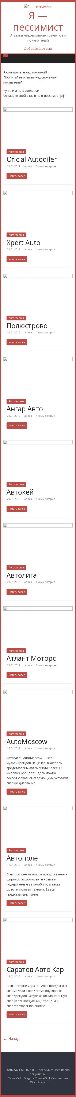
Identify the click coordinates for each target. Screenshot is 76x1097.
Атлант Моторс (31, 658)
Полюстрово (27, 325)
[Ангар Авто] (38, 359)
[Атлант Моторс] (38, 609)
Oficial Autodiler (32, 159)
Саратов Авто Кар (35, 969)
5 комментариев (46, 665)
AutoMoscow (27, 741)
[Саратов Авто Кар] (38, 920)
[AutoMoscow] (38, 692)
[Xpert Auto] (38, 193)
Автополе (22, 857)
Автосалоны (16, 152)
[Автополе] (38, 808)
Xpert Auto (23, 242)
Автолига (22, 575)
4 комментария (45, 249)
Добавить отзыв (38, 48)
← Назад (11, 1038)
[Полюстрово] (38, 276)
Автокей (20, 491)
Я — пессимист (38, 21)
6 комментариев (46, 166)
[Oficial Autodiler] (38, 110)
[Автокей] (38, 442)
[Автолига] (38, 526)
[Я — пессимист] (5, 55)
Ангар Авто (25, 408)
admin (28, 166)
